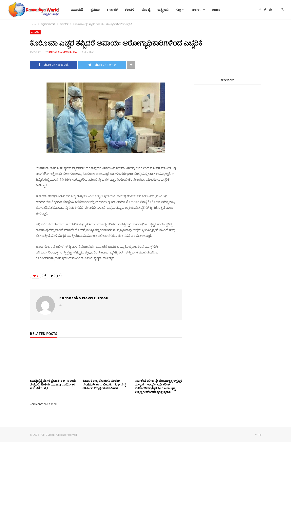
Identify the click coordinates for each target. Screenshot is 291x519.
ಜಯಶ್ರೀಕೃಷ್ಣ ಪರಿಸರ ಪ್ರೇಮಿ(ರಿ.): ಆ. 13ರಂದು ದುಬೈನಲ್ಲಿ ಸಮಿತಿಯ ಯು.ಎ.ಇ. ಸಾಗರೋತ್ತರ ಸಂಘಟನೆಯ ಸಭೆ (53, 384)
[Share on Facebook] (16, 92)
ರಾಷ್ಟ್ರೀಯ (163, 9)
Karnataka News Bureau (63, 51)
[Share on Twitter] (16, 102)
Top (259, 434)
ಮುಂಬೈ (146, 9)
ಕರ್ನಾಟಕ (112, 9)
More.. (196, 9)
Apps (216, 9)
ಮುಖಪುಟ (77, 9)
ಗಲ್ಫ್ (178, 9)
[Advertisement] (227, 135)
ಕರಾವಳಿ (129, 9)
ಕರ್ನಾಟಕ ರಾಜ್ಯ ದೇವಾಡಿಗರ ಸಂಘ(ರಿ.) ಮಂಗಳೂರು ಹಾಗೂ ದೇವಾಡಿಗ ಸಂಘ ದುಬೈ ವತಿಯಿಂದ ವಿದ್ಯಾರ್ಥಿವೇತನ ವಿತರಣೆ (104, 384)
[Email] (16, 112)
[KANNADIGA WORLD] (33, 9)
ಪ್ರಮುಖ (95, 9)
